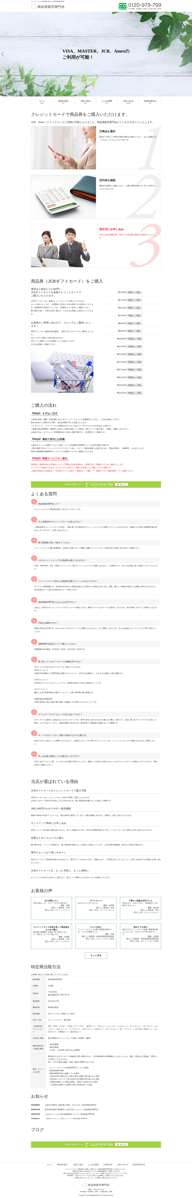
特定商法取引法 (150, 102)
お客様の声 (107, 1165)
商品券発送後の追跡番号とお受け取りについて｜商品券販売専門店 (71, 1109)
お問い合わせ (128, 102)
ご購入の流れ (85, 102)
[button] (2, 54)
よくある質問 (106, 102)
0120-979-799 (101, 485)
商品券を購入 (63, 102)
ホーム (42, 102)
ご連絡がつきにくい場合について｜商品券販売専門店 (66, 1119)
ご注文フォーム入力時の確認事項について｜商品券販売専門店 (70, 1114)
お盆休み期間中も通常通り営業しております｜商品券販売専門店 (70, 1105)
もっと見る (96, 955)
